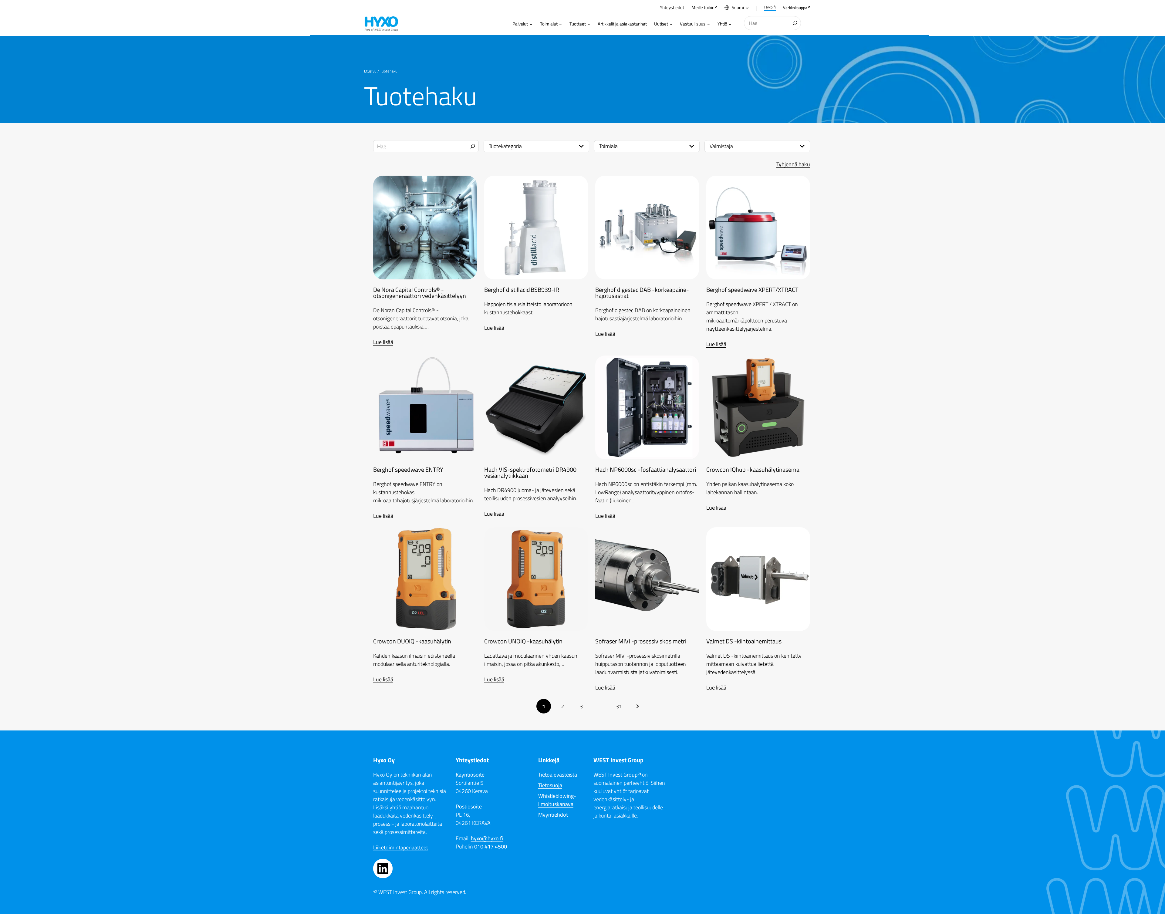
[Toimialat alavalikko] (560, 24)
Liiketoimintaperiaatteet (400, 847)
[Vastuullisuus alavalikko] (708, 24)
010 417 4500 (490, 846)
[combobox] (772, 23)
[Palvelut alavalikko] (531, 24)
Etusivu (370, 71)
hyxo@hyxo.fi (487, 838)
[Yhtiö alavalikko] (730, 24)
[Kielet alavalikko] (747, 7)
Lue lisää (383, 342)
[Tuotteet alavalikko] (588, 24)
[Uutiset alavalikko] (671, 24)
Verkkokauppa (795, 8)
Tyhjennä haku (793, 164)
